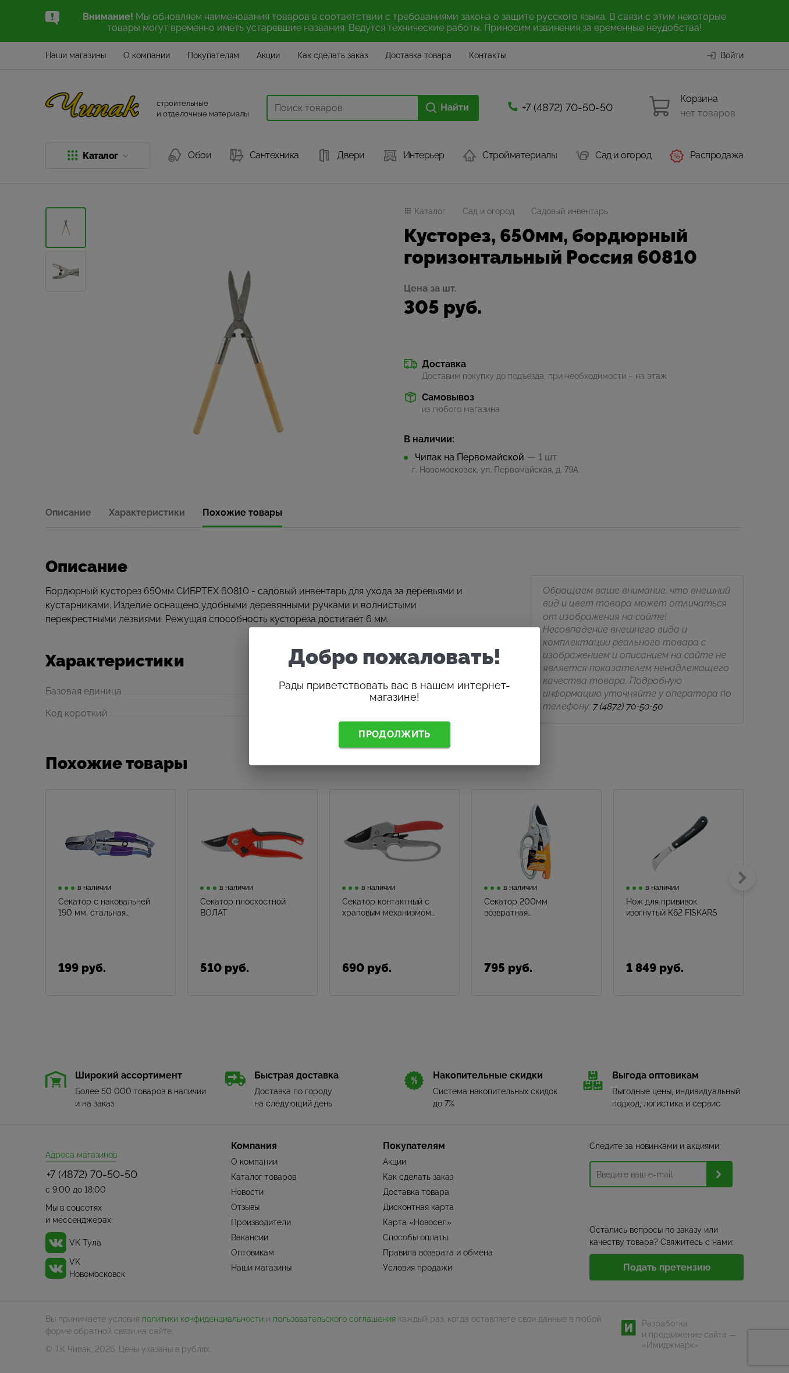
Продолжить (394, 734)
